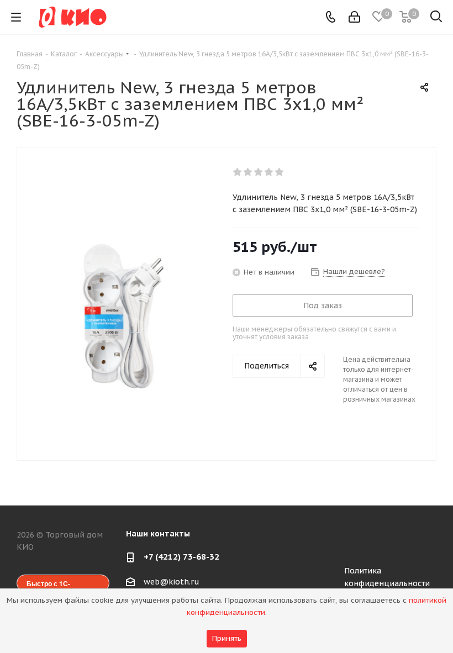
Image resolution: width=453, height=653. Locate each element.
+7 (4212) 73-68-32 (181, 556)
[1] (238, 172)
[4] (269, 172)
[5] (280, 172)
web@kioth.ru (171, 582)
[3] (259, 172)
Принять (226, 638)
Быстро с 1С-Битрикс (48, 585)
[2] (248, 172)
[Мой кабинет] (354, 17)
